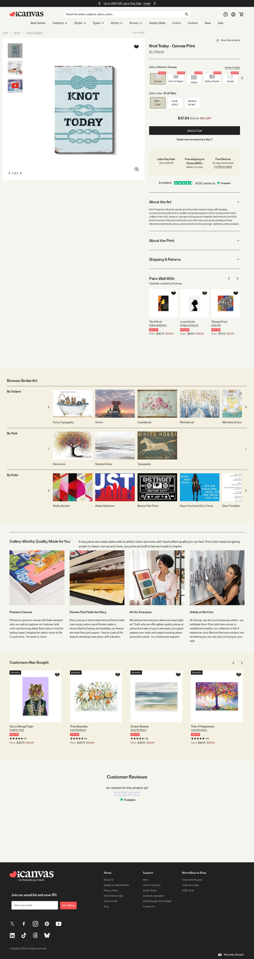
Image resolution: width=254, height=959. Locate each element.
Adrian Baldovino (158, 325)
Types (96, 23)
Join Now (68, 905)
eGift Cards (188, 890)
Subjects (58, 23)
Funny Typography (34, 32)
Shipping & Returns (165, 259)
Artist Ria (216, 325)
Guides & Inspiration (153, 895)
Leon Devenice (199, 729)
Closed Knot (219, 321)
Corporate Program (192, 879)
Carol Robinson (78, 729)
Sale (220, 23)
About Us (108, 879)
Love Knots (187, 321)
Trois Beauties (79, 726)
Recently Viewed (234, 954)
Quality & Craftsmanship (116, 885)
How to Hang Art (152, 885)
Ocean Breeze (139, 726)
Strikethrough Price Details (157, 901)
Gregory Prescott (189, 325)
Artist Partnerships (113, 895)
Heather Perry (17, 729)
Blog (106, 906)
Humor (17, 32)
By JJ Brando (156, 51)
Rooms (133, 23)
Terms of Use (110, 901)
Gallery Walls (157, 23)
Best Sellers (38, 23)
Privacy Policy (111, 890)
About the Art (160, 202)
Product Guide (232, 67)
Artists (115, 23)
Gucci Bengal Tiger (21, 726)
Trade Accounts (190, 885)
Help (145, 879)
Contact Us (149, 906)
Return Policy (150, 890)
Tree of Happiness (202, 726)
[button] (158, 78)
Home (5, 32)
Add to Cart (194, 130)
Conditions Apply (223, 166)
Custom (193, 23)
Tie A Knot (155, 321)
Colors (176, 23)
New (208, 23)
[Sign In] (233, 14)
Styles (78, 23)
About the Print (161, 240)
